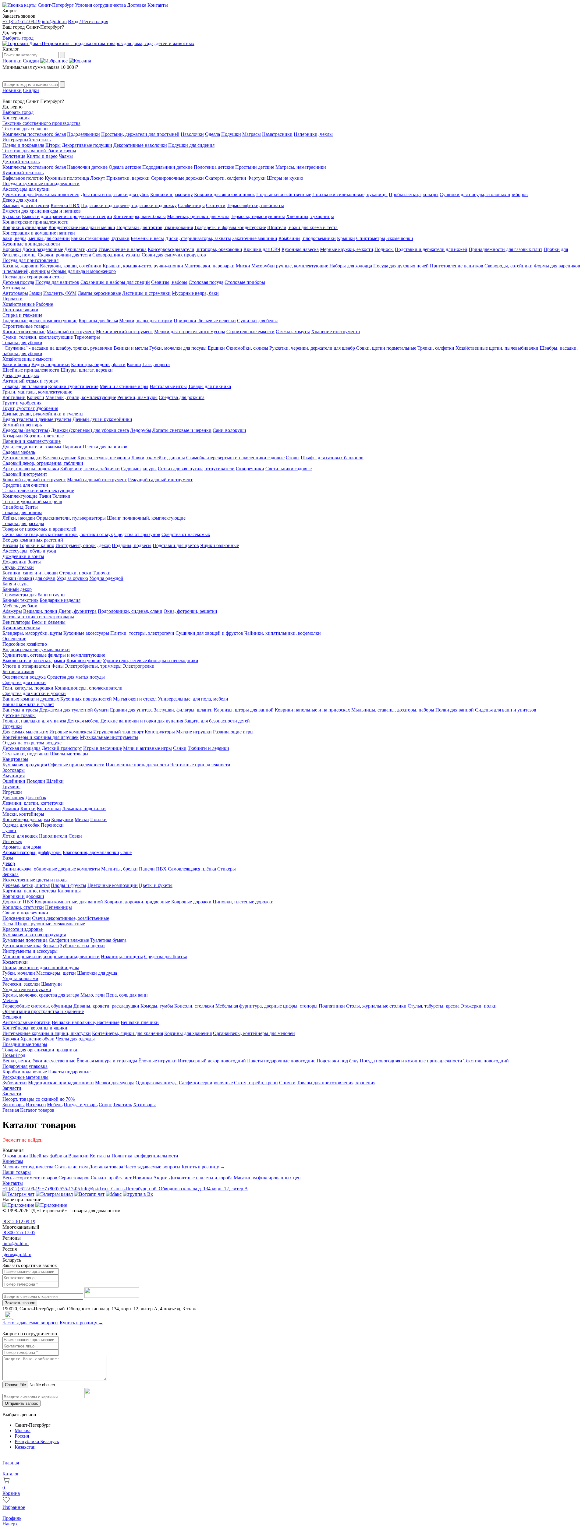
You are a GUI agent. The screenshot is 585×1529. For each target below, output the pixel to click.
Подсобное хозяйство (24, 644)
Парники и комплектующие (31, 441)
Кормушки (62, 819)
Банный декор (17, 589)
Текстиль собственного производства (41, 123)
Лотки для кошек (20, 836)
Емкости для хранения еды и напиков (41, 211)
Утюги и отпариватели (26, 666)
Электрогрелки (138, 666)
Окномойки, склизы (247, 348)
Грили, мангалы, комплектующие (37, 391)
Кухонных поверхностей (86, 698)
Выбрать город (18, 38)
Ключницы (69, 890)
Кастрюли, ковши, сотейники (70, 265)
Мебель (10, 1000)
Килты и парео (42, 156)
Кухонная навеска (300, 249)
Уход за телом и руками (26, 989)
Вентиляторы (16, 622)
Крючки (10, 1038)
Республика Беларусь (37, 1441)
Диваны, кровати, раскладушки (106, 1005)
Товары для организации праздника (39, 1049)
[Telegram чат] (18, 1194)
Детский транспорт (62, 748)
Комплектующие (19, 496)
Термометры (87, 337)
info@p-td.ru (54, 21)
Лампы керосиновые (99, 293)
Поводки (36, 781)
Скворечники (250, 468)
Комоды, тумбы (156, 1005)
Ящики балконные (219, 545)
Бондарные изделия (60, 600)
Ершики (216, 348)
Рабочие (44, 304)
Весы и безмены (49, 622)
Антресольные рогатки (26, 1022)
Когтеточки (49, 808)
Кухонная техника (21, 627)
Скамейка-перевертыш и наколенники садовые (235, 457)
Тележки (61, 496)
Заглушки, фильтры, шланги (183, 709)
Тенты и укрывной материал (32, 501)
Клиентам (12, 1161)
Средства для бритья (165, 956)
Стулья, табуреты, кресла (433, 1005)
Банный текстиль (20, 600)
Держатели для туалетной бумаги (74, 709)
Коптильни (14, 397)
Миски (243, 265)
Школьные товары (69, 753)
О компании (15, 1155)
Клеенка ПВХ (65, 205)
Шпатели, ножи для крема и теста (302, 227)
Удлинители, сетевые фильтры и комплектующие (53, 655)
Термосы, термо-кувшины (258, 216)
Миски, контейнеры (23, 814)
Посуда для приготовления (30, 260)
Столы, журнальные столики (376, 1005)
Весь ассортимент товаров (30, 1177)
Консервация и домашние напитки (38, 232)
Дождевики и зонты (23, 556)
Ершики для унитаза (131, 709)
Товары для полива (22, 512)
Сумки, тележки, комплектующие (37, 337)
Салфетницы (191, 205)
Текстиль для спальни (25, 128)
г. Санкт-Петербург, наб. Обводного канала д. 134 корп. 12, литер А (177, 1188)
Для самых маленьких (25, 731)
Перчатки (12, 298)
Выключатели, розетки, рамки (33, 660)
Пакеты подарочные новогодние (281, 1060)
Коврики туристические (73, 386)
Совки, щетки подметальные (386, 348)
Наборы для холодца (350, 265)
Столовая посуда (206, 282)
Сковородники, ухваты (116, 254)
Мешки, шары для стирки (145, 320)
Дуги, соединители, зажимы (31, 446)
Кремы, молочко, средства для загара (40, 995)
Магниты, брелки (119, 868)
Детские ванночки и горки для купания (142, 720)
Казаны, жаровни (20, 265)
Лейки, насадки (18, 518)
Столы (293, 457)
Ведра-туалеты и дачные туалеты (36, 419)
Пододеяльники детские (167, 167)
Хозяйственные (18, 304)
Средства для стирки (24, 682)
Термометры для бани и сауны (34, 594)
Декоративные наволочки (140, 145)
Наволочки (192, 134)
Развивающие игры (233, 731)
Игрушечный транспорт (118, 731)
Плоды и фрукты (68, 885)
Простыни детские (254, 167)
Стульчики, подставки (25, 753)
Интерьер (12, 841)
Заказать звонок (20, 1303)
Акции (161, 1177)
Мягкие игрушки (194, 731)
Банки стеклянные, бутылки (100, 238)
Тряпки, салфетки (435, 348)
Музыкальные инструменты (109, 737)
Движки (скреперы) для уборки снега (90, 430)
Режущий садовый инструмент (160, 479)
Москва (22, 1430)
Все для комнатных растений (32, 539)
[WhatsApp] (4, 1317)
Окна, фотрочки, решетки (190, 611)
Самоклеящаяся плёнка (192, 868)
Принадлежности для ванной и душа (40, 967)
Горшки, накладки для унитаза (34, 720)
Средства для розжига (181, 397)
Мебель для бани (19, 605)
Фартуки (256, 178)
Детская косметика (21, 945)
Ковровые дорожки (191, 901)
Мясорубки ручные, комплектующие (289, 265)
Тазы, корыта (156, 364)
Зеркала (10, 874)
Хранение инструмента (335, 331)
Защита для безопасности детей (217, 720)
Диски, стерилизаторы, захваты (198, 238)
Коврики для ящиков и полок (224, 194)
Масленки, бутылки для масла (198, 216)
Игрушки (12, 726)
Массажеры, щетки (56, 973)
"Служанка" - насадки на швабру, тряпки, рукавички (57, 348)
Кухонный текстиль (23, 172)
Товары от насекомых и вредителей (39, 528)
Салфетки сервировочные (206, 1082)
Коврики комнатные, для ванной (69, 901)
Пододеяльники (83, 134)
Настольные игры (168, 386)
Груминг (11, 786)
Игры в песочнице (102, 748)
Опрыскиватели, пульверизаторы (71, 518)
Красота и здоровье (22, 929)
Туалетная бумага (108, 940)
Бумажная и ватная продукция (34, 934)
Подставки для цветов (176, 545)
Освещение (14, 638)
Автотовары (15, 293)
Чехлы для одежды (75, 1038)
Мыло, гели (92, 995)
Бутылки (11, 216)
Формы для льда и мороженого (83, 271)
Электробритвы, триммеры (93, 666)
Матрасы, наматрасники (300, 167)
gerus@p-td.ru (16, 1254)
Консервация (16, 117)
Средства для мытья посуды (76, 677)
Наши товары (16, 1172)
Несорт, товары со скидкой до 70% (38, 1099)
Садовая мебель (18, 452)
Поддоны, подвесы (131, 545)
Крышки (346, 238)
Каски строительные (23, 331)
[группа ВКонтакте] (138, 1194)
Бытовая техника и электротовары (38, 616)
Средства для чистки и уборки (34, 693)
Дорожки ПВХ (18, 901)
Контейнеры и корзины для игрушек (40, 737)
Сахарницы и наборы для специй (115, 282)
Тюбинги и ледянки (208, 748)
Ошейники (13, 781)
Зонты (34, 561)
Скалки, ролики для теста (64, 254)
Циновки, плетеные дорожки (243, 901)
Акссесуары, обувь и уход (29, 550)
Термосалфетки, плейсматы (255, 205)
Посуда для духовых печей (401, 265)
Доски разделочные (42, 249)
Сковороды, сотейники (508, 265)
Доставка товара (106, 1166)
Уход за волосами (20, 978)
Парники (71, 446)
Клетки (28, 808)
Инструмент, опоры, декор (83, 545)
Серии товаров (74, 1177)
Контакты (157, 5)
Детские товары (19, 715)
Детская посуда (18, 282)
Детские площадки (22, 457)
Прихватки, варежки (128, 178)
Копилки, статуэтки (23, 907)
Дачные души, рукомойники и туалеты (42, 413)
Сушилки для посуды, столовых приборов (484, 194)
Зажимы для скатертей (25, 205)
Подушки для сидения (191, 145)
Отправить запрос (21, 1403)
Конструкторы (160, 731)
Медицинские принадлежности (61, 1082)
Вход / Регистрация (88, 21)
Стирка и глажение (22, 315)
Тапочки (102, 572)
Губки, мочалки (18, 973)
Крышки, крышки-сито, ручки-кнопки (143, 265)
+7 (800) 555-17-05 (61, 1188)
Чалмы (66, 156)
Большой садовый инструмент (34, 479)
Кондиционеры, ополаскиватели (88, 687)
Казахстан (25, 1447)
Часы (7, 923)
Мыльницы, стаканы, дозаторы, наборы (392, 709)
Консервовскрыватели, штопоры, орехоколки (195, 249)
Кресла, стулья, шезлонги (103, 457)
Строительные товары (25, 326)
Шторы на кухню (285, 178)
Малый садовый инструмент (97, 479)
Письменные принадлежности (137, 764)
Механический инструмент (124, 331)
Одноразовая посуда (157, 1082)
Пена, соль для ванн (127, 995)
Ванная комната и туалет (28, 704)
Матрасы (251, 134)
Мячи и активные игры (124, 386)
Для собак (36, 797)
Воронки (11, 249)
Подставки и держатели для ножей (431, 249)
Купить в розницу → (203, 1166)
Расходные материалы (25, 1077)
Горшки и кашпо (37, 545)
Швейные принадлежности (30, 370)
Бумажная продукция (24, 764)
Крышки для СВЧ (261, 249)
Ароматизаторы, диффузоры (32, 852)
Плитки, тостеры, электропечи (142, 633)
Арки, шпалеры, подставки (30, 468)
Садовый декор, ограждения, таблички (42, 463)
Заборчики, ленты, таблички (90, 468)
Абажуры (12, 611)
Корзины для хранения (188, 1033)
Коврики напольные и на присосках (312, 709)
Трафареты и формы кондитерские (230, 227)
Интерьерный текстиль (26, 139)
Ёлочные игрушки (157, 1060)
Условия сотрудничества (101, 5)
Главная (10, 1110)
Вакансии (79, 1155)
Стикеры (226, 868)
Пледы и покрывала (23, 145)
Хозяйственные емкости (27, 359)
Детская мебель (83, 720)
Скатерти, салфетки (225, 178)
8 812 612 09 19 (18, 1221)
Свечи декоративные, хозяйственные (70, 918)
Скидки (31, 60)
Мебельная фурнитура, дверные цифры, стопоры (266, 1005)
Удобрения (47, 408)
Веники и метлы (131, 348)
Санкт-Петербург (56, 5)
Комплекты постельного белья (34, 134)
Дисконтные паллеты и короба (201, 1177)
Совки (75, 836)
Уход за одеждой (106, 578)
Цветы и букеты (155, 885)
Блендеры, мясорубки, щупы (32, 633)
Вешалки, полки (40, 611)
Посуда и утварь (81, 1104)
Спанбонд (12, 507)
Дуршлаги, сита (80, 249)
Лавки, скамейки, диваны (158, 457)
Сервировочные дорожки (177, 178)
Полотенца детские (214, 167)
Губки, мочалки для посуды (178, 348)
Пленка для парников (105, 446)
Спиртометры (370, 238)
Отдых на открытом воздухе (32, 742)
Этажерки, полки (479, 1005)
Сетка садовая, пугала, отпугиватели (196, 468)
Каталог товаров (37, 1110)
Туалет (9, 830)
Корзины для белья (98, 320)
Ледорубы (140, 430)
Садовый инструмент (24, 474)
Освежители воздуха (24, 677)
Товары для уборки (22, 342)
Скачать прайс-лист (112, 1177)
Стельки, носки (75, 572)
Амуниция (13, 775)
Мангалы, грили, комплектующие (80, 397)
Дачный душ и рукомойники (102, 419)
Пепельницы (58, 907)
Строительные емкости (250, 331)
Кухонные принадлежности (31, 243)
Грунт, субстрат (18, 408)
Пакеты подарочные (69, 1071)
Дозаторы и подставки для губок (115, 194)
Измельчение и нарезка (122, 249)
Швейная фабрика (48, 1155)
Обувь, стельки (18, 567)
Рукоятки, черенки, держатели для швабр (312, 348)
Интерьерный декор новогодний (212, 1060)
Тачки (45, 496)
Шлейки (55, 781)
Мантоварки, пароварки (209, 265)
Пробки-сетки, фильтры (413, 194)
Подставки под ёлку (338, 1060)
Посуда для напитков (57, 282)
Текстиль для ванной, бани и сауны (39, 150)
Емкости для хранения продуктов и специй (67, 216)
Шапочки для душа (97, 973)
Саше (126, 852)
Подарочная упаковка (25, 1066)
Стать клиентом (72, 1166)
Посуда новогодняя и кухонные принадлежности (411, 1060)
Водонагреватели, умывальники (36, 649)
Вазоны (10, 545)
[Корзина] (80, 60)
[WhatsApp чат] (89, 1194)
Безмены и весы (147, 238)
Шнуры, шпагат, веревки (87, 370)
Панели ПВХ (153, 868)
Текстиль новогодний (486, 1060)
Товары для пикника (209, 386)
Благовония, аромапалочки (91, 852)
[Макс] (114, 1194)
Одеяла (212, 134)
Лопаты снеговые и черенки (181, 430)
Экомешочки (399, 238)
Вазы (7, 857)
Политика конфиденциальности (145, 1155)
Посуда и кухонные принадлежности (41, 183)
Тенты (31, 507)
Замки (35, 293)
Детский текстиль (21, 161)
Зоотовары (13, 770)
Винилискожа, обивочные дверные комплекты (51, 868)
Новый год (13, 1055)
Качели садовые (59, 457)
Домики (10, 808)
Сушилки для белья (257, 320)
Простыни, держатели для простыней (140, 134)
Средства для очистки (25, 485)
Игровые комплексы (70, 731)
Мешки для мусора (114, 1082)
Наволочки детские (87, 167)
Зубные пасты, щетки (82, 945)
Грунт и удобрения (21, 402)
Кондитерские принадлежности (35, 221)
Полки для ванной (454, 709)
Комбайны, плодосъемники (307, 238)
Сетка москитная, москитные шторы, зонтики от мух (57, 534)
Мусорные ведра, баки (195, 293)
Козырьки (12, 435)
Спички (287, 1082)
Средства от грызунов (137, 534)
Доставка (137, 5)
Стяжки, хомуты (293, 331)
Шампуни (51, 984)
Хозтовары (13, 287)
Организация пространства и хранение (43, 1011)
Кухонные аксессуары (86, 633)
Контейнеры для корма (26, 819)
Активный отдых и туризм (30, 380)
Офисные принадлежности (76, 764)
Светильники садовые (288, 468)
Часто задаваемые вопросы (153, 1166)
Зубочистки (14, 1082)
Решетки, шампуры (137, 397)
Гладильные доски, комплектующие (39, 320)
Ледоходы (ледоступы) (26, 430)
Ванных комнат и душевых (30, 698)
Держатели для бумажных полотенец (41, 194)
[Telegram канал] (54, 1194)
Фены (57, 666)
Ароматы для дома (21, 846)
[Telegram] (3, 1317)
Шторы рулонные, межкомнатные (49, 923)
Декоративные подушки (87, 145)
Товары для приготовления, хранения (336, 1082)
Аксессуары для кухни (26, 189)
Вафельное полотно (23, 178)
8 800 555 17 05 (18, 1232)
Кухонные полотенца (67, 178)
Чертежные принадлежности (200, 764)
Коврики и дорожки (23, 896)
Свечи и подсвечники (25, 912)
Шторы (53, 145)
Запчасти (11, 1088)
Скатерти (215, 205)
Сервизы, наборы (169, 282)
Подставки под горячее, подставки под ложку (129, 205)
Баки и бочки (16, 364)
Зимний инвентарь (22, 424)
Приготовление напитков (456, 265)
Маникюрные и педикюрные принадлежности (51, 956)
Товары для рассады (23, 523)
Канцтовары (15, 759)
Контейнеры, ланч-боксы (139, 216)
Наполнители (53, 836)
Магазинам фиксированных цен (267, 1177)
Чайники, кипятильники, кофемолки (282, 633)
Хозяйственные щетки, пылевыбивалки (497, 348)
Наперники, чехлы (313, 134)
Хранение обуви (37, 1038)
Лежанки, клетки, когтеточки (33, 803)
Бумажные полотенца (25, 940)
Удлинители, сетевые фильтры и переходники (150, 660)
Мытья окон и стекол (135, 698)
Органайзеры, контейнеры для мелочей (254, 1033)
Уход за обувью (72, 578)
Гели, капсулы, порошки (27, 687)
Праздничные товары (24, 1044)
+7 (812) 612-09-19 (21, 21)
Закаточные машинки (254, 238)
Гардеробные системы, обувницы (37, 1005)
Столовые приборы (245, 282)
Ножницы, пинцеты (122, 956)
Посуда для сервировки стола (33, 276)
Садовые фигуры (139, 468)
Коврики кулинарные (24, 227)
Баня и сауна (15, 583)
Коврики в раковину (171, 194)
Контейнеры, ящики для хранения (127, 1033)
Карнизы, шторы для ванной (244, 709)
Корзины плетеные (44, 435)
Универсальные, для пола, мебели (193, 698)
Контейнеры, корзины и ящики (34, 1027)
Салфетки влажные (69, 940)
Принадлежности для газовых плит (505, 249)
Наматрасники (277, 134)
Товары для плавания (24, 386)
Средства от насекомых (185, 534)
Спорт (105, 1104)
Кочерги (35, 397)
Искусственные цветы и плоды (35, 879)
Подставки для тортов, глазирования (154, 227)
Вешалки (11, 1016)
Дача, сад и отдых (20, 375)
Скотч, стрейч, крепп (256, 1082)
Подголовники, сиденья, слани (130, 611)
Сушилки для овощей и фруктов (209, 633)
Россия (22, 1436)
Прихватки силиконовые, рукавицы (350, 194)
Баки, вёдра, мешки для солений (36, 238)
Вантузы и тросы (20, 709)
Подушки (231, 134)
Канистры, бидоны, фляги (98, 364)
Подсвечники (16, 918)
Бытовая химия (18, 671)
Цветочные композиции (112, 885)
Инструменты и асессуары (30, 951)
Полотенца (13, 156)
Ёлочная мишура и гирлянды (106, 1060)
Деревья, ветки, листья (26, 885)
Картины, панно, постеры (29, 890)
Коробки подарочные (24, 1071)
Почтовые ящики (20, 309)
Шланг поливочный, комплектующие (146, 518)
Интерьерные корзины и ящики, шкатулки (46, 1033)
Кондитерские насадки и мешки (81, 227)
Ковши (134, 364)
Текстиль (122, 1104)
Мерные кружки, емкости (346, 249)
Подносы (384, 249)
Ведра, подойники (50, 364)
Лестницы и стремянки (146, 293)
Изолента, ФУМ (59, 293)
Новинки (12, 60)
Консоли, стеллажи (194, 1005)
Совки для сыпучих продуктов (174, 254)
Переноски (52, 825)
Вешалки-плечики (140, 1022)
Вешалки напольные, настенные (85, 1022)
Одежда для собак (21, 825)
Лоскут (97, 178)
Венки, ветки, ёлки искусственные (38, 1060)
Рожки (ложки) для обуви (28, 578)
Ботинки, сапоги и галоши (30, 572)
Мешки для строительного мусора (189, 331)
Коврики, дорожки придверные (137, 901)
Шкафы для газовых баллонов (332, 457)
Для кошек (13, 797)
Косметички (15, 962)
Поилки (98, 819)
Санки (179, 748)
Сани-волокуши (229, 430)
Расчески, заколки (21, 984)
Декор (8, 863)
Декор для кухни (19, 200)
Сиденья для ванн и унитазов (505, 709)
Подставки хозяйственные (283, 194)
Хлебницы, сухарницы (310, 216)
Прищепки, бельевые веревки (205, 320)
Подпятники (332, 1005)
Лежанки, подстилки (84, 808)
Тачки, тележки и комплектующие (38, 490)
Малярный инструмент (71, 331)
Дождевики (14, 561)
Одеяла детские (125, 167)
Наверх (10, 1523)
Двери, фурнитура (77, 611)
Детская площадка (21, 748)
